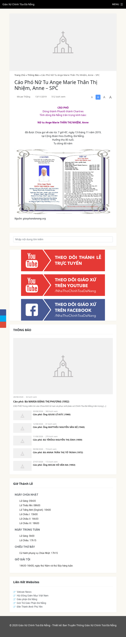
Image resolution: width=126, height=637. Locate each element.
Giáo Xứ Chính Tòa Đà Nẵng (18, 4)
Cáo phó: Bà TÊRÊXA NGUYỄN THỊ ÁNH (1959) (57, 439)
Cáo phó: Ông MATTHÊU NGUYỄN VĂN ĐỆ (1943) (59, 427)
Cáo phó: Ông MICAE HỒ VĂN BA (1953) (54, 464)
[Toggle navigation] (117, 4)
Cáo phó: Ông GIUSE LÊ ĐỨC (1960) (52, 414)
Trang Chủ (19, 75)
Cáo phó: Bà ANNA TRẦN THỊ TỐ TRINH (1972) (58, 452)
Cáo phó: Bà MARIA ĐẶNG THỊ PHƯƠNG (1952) (41, 401)
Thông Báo (33, 75)
